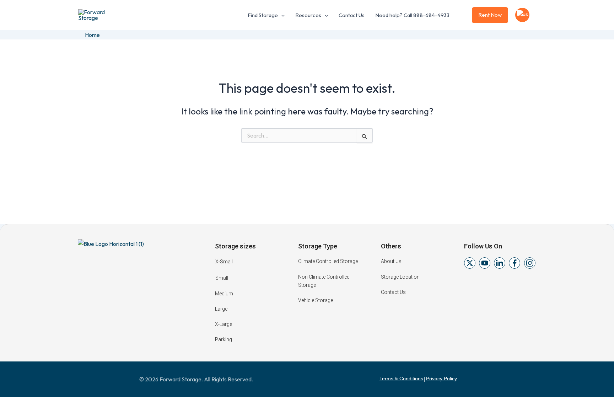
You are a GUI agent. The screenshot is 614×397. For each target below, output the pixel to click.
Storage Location (400, 277)
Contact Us (352, 15)
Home (92, 34)
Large (221, 309)
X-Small (224, 261)
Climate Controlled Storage (328, 261)
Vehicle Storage (315, 300)
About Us (391, 261)
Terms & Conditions (401, 378)
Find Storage (263, 15)
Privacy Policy (441, 378)
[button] (281, 15)
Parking (223, 339)
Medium (224, 293)
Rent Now (490, 14)
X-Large (223, 324)
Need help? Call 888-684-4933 (412, 15)
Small (221, 278)
